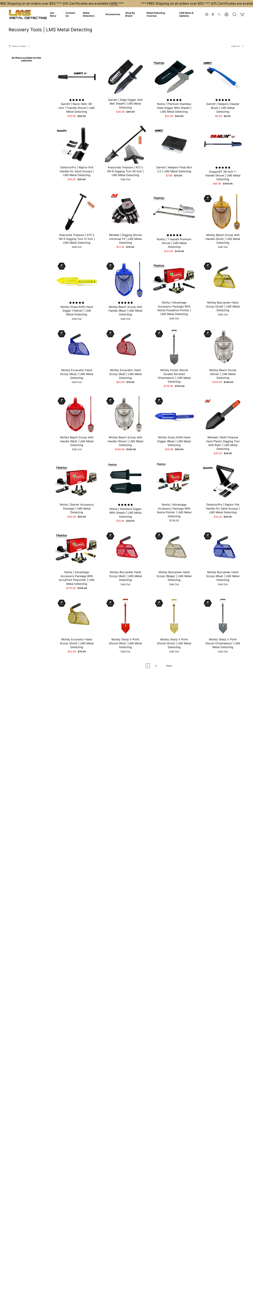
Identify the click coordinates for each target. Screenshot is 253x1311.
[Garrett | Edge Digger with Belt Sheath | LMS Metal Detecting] (125, 76)
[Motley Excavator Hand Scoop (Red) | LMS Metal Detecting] (125, 347)
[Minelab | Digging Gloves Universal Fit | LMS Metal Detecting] (125, 211)
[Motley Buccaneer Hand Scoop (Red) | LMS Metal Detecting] (125, 549)
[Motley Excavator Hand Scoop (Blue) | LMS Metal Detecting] (76, 347)
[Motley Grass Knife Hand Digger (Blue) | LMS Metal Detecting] (174, 414)
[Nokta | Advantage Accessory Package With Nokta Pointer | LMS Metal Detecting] (174, 481)
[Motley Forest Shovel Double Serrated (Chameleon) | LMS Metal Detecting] (174, 347)
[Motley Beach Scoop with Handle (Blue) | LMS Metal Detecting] (125, 279)
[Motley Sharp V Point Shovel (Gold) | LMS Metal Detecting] (174, 616)
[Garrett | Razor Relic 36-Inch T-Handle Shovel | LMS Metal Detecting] (76, 76)
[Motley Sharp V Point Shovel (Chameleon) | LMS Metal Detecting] (222, 616)
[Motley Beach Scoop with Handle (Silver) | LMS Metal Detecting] (125, 414)
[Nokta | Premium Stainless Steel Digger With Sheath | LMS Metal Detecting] (174, 76)
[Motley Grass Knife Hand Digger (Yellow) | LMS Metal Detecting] (76, 279)
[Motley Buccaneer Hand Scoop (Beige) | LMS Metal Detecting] (174, 549)
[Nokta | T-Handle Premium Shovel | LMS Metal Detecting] (174, 211)
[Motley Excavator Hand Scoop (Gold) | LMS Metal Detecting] (76, 616)
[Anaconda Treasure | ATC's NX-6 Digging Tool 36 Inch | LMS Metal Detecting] (125, 144)
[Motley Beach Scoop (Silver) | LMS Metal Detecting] (222, 347)
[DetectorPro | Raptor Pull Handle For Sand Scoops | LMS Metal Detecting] (76, 144)
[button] (55, 14)
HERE (113, 4)
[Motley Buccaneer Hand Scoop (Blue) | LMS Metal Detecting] (222, 549)
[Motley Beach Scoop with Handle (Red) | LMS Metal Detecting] (76, 414)
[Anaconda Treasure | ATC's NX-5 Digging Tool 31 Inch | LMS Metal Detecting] (76, 211)
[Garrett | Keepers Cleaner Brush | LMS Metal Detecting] (222, 76)
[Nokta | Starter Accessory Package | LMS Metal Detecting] (76, 481)
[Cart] (242, 14)
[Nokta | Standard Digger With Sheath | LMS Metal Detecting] (125, 481)
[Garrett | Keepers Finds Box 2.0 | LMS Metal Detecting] (174, 144)
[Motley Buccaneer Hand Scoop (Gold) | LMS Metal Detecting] (222, 279)
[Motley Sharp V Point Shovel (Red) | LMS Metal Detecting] (125, 616)
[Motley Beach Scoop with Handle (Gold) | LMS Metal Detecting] (222, 211)
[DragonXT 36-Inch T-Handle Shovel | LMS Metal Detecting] (222, 144)
